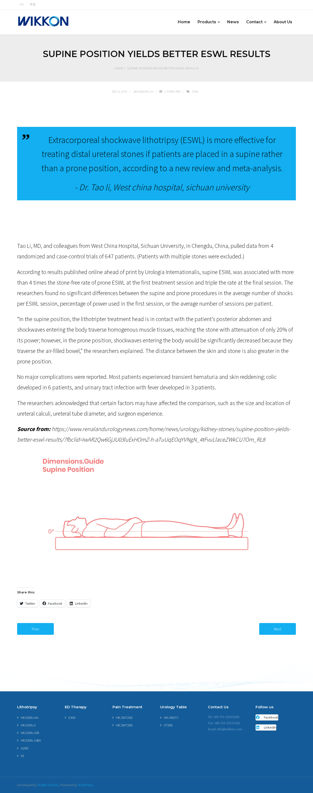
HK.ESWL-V (28, 725)
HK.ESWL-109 (30, 733)
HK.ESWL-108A (31, 740)
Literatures (173, 91)
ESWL (195, 91)
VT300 (168, 725)
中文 (33, 4)
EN (22, 4)
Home (118, 68)
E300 (71, 717)
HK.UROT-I (171, 717)
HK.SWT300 (124, 725)
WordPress (85, 785)
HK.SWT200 (124, 717)
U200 (24, 748)
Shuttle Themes (48, 785)
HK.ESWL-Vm (29, 717)
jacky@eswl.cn (143, 91)
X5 (22, 756)
